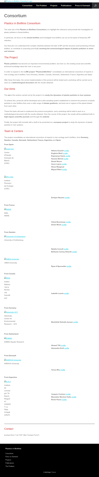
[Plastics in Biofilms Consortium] (18, 1)
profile (66, 151)
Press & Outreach (82, 5)
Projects (53, 5)
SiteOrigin (47, 472)
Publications (66, 5)
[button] (95, 5)
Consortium (27, 5)
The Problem (41, 5)
